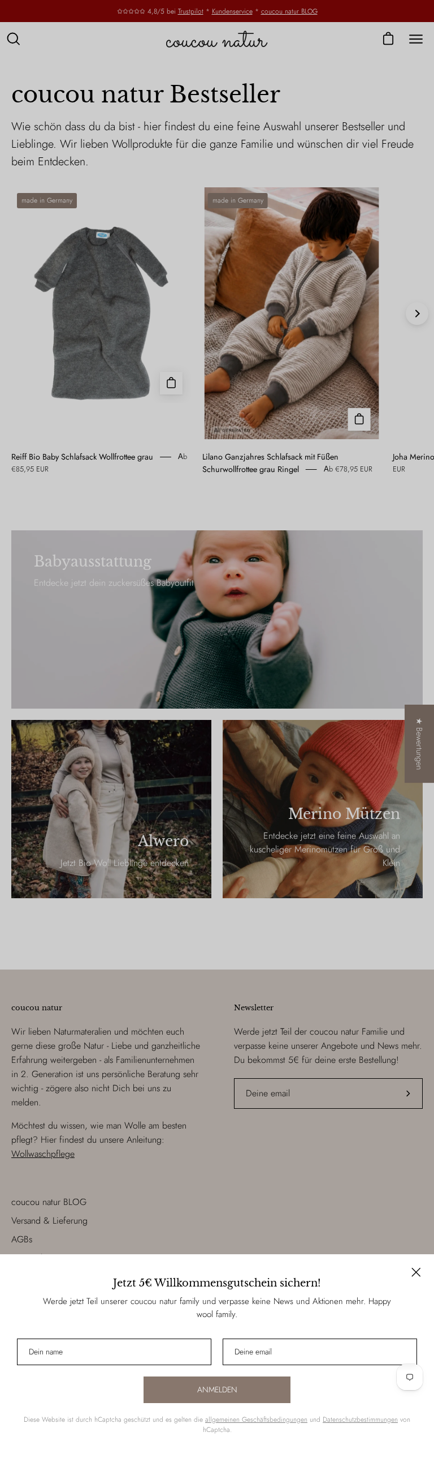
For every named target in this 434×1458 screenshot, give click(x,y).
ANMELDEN (217, 1389)
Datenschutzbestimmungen (360, 1419)
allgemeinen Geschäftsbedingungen (256, 1419)
